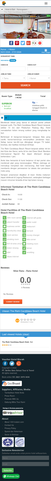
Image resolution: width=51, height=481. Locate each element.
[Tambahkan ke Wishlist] (40, 43)
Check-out (31, 65)
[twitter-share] (22, 43)
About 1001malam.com (14, 422)
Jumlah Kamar (33, 74)
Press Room (10, 395)
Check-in (4, 65)
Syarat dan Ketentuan (14, 431)
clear (25, 334)
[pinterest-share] (17, 43)
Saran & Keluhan (12, 434)
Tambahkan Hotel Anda (14, 392)
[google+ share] (28, 43)
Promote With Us (12, 399)
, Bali (17, 342)
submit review (12, 302)
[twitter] (11, 365)
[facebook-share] (11, 43)
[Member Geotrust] (12, 382)
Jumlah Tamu (6, 74)
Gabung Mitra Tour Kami (15, 402)
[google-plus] (18, 365)
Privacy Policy (10, 428)
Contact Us (9, 425)
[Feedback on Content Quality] (34, 43)
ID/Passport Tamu (8, 56)
